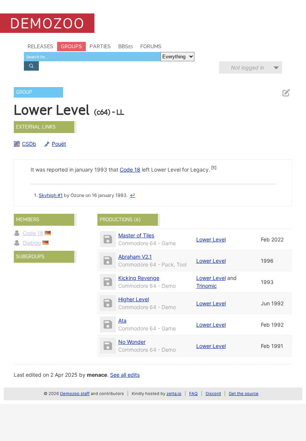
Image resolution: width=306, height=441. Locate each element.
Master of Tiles (136, 235)
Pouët (59, 144)
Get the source (244, 393)
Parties (100, 46)
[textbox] (92, 56)
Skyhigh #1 (51, 195)
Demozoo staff (75, 393)
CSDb (29, 144)
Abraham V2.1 (135, 256)
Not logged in (247, 67)
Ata (122, 320)
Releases (40, 46)
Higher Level (133, 299)
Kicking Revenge (138, 278)
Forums (151, 46)
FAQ (193, 393)
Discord (213, 393)
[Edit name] (286, 92)
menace (97, 374)
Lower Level (211, 239)
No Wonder (132, 342)
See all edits (125, 374)
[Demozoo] (47, 23)
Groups (71, 46)
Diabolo (32, 243)
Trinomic (206, 286)
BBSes (125, 46)
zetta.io (173, 393)
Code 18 (130, 169)
